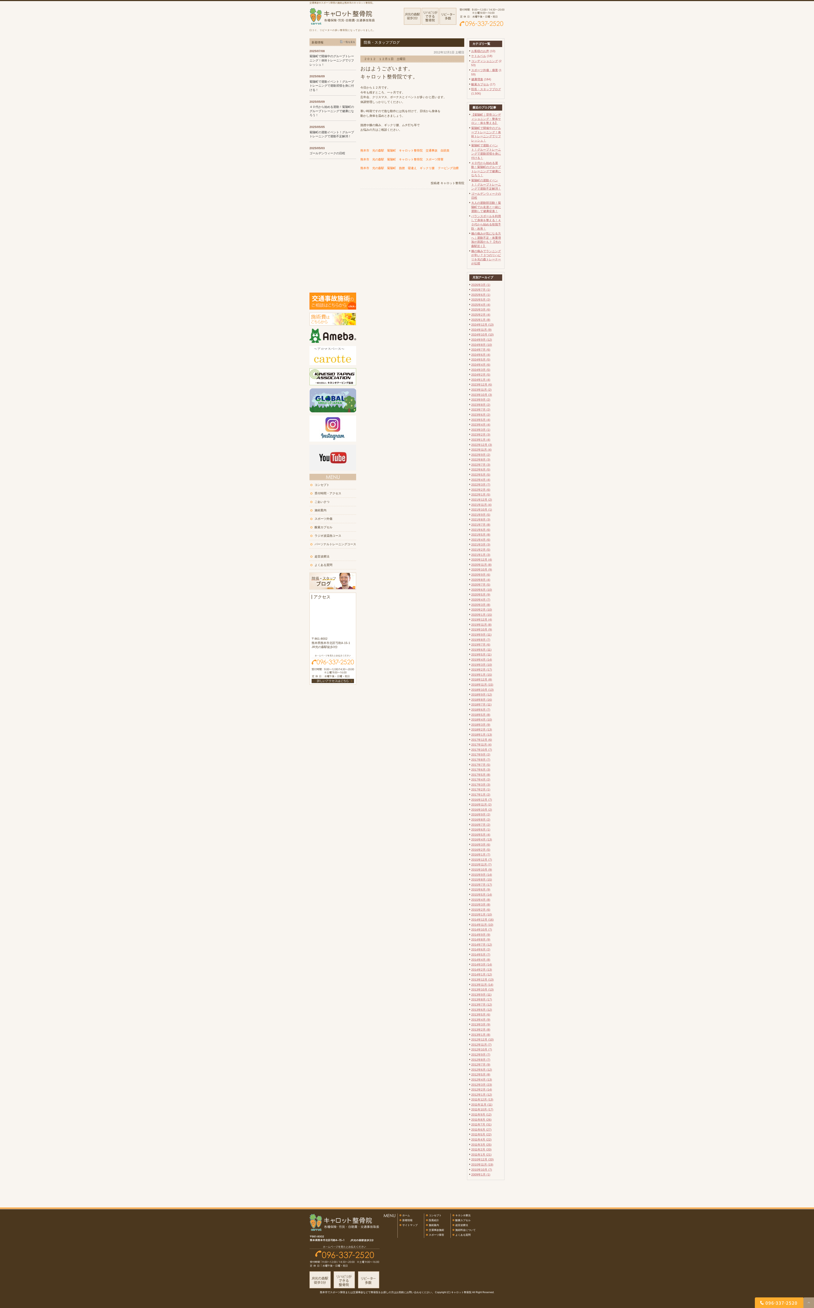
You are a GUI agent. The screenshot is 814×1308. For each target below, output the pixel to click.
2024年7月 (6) (480, 349)
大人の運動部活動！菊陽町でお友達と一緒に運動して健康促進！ (486, 207)
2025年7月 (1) (480, 289)
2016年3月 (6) (480, 844)
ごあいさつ (322, 501)
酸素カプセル (480, 84)
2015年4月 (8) (480, 899)
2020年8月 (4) (480, 579)
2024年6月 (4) (480, 354)
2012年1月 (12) (481, 1094)
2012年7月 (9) (480, 1064)
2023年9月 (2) (480, 399)
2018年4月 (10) (481, 719)
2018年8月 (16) (481, 699)
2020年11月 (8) (481, 564)
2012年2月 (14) (481, 1089)
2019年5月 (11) (481, 654)
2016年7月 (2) (480, 824)
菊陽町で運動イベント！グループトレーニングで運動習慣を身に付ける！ (331, 86)
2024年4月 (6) (480, 364)
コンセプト (322, 485)
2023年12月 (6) (481, 384)
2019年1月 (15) (481, 674)
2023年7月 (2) (480, 409)
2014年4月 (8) (480, 959)
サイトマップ (410, 1225)
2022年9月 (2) (480, 454)
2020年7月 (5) (480, 584)
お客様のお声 (480, 51)
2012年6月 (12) (481, 1069)
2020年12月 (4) (481, 559)
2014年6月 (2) (480, 949)
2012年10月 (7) (481, 1049)
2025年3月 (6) (480, 309)
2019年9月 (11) (481, 634)
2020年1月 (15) (481, 614)
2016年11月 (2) (481, 804)
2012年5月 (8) (480, 1074)
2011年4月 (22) (481, 1139)
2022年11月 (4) (481, 449)
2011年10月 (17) (482, 1109)
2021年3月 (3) (480, 544)
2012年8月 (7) (480, 1059)
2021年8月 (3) (480, 519)
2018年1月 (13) (481, 734)
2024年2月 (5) (480, 374)
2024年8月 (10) (481, 344)
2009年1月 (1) (480, 1174)
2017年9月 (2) (480, 754)
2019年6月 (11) (481, 649)
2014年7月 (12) (481, 944)
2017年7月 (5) (480, 764)
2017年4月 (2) (480, 779)
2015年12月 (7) (481, 859)
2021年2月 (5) (480, 549)
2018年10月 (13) (482, 689)
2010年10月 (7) (481, 1169)
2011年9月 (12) (481, 1114)
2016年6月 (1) (480, 829)
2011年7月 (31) (481, 1124)
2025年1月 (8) (480, 319)
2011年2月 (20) (481, 1149)
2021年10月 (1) (481, 509)
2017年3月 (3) (480, 784)
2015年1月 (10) (481, 914)
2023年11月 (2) (481, 389)
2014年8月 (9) (480, 939)
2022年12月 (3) (481, 444)
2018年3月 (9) (480, 724)
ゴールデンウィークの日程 (327, 153)
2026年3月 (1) (480, 284)
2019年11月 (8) (481, 624)
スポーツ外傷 (323, 518)
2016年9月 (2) (480, 814)
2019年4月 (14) (481, 659)
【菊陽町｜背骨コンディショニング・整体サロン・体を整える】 (486, 119)
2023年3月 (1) (480, 429)
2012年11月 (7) (481, 1044)
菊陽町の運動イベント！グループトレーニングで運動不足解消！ (486, 184)
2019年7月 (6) (480, 644)
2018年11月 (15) (482, 684)
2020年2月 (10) (481, 609)
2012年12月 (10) (482, 1039)
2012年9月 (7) (480, 1054)
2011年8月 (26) (481, 1119)
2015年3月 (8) (480, 904)
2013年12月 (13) (482, 979)
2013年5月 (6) (480, 1014)
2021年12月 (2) (481, 499)
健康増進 (477, 79)
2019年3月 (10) (481, 664)
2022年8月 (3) (480, 459)
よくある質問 (323, 565)
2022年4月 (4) (480, 479)
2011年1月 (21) (481, 1154)
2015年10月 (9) (481, 869)
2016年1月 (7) (480, 854)
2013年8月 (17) (481, 999)
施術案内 (320, 510)
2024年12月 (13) (482, 324)
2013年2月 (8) (480, 1029)
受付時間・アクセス (328, 493)
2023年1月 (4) (480, 439)
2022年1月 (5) (480, 494)
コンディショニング (484, 61)
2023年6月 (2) (480, 414)
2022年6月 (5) (480, 469)
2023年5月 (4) (480, 419)
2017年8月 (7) (480, 759)
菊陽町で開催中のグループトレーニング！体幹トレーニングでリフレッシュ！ (331, 60)
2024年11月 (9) (481, 329)
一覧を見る (349, 42)
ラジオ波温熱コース (328, 535)
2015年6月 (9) (480, 889)
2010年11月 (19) (482, 1164)
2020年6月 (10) (481, 589)
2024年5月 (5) (480, 359)
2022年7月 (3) (480, 464)
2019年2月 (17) (481, 669)
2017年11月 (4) (481, 744)
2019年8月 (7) (480, 639)
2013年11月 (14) (482, 984)
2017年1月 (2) (480, 794)
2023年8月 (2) (480, 404)
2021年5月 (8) (480, 534)
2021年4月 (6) (480, 539)
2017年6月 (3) (480, 769)
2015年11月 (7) (481, 864)
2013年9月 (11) (481, 994)
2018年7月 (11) (481, 704)
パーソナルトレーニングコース (335, 544)
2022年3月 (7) (480, 484)
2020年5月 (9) (480, 594)
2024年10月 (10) (482, 334)
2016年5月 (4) (480, 834)
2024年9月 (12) (481, 339)
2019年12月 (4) (481, 619)
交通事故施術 (436, 1230)
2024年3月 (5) (480, 369)
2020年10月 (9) (481, 569)
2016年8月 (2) (480, 819)
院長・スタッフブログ (486, 89)
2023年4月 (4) (480, 424)
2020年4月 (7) (480, 599)
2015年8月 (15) (481, 879)
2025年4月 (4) (480, 304)
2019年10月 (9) (481, 629)
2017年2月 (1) (480, 789)
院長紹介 (434, 1220)
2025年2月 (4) (480, 314)
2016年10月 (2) (481, 809)
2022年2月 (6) (480, 489)
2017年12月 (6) (481, 739)
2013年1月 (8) (480, 1034)
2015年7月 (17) (481, 884)
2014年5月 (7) (480, 954)
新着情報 (407, 1220)
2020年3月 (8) (480, 604)
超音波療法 (322, 556)
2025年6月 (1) (480, 294)
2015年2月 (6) (480, 909)
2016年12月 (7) (481, 799)
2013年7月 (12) (481, 1004)
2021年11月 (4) (481, 504)
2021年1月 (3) (480, 554)
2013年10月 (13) (482, 989)
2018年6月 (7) (480, 709)
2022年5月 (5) (480, 474)
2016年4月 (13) (481, 839)
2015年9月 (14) (481, 874)
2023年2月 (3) (480, 434)
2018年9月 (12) (481, 694)
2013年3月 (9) (480, 1024)
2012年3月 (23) (481, 1084)
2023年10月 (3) (481, 394)
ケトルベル (478, 56)
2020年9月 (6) (480, 574)
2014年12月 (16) (482, 919)
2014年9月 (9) (480, 934)
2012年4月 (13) (481, 1079)
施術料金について (465, 1230)
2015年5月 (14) (481, 894)
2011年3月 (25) (481, 1144)
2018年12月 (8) (481, 679)
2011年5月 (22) (481, 1134)
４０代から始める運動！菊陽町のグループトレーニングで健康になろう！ (331, 111)
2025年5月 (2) (480, 299)
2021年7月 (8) (480, 524)
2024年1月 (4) (480, 379)
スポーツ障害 (436, 1234)
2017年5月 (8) (480, 774)
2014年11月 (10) (482, 924)
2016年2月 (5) (480, 849)
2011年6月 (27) (481, 1129)
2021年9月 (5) (480, 514)
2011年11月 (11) (481, 1104)
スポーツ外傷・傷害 (484, 70)
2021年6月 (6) (480, 529)
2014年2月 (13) (481, 969)
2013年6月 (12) (481, 1009)
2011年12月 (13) (482, 1099)
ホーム (406, 1215)
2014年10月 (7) (481, 929)
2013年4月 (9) (480, 1019)
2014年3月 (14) (481, 964)
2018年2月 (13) (481, 729)
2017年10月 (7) (481, 749)
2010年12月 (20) (482, 1159)
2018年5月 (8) (480, 714)
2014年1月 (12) (481, 974)
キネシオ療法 (463, 1215)
